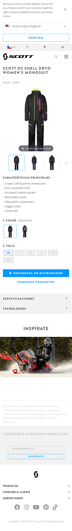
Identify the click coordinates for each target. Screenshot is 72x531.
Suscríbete (36, 456)
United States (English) (26, 26)
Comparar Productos (36, 282)
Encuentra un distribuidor (37, 273)
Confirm (36, 38)
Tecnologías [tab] (14, 308)
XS (8, 252)
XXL (8, 259)
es (14, 47)
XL (53, 252)
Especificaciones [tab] (18, 298)
